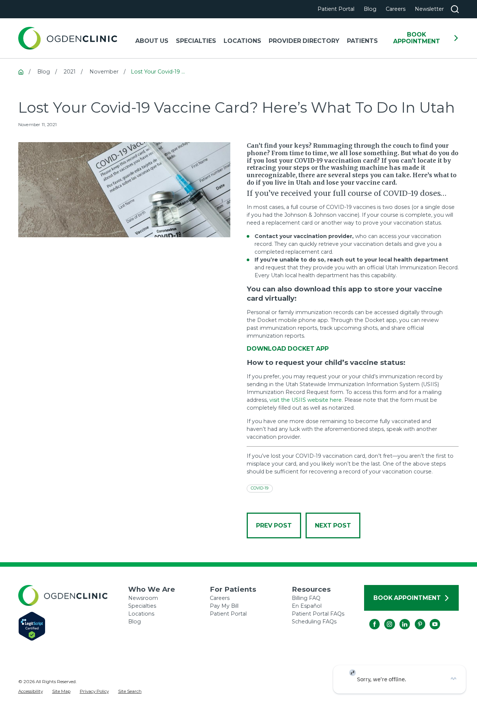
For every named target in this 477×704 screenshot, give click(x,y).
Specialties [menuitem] (196, 40)
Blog (370, 9)
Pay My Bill (224, 606)
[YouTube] (429, 619)
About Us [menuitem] (151, 40)
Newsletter (429, 9)
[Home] (67, 38)
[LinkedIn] (399, 619)
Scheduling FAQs (314, 621)
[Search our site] (455, 9)
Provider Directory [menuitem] (304, 40)
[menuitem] (30, 691)
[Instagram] (384, 619)
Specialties (142, 606)
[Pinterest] (415, 619)
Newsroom (143, 598)
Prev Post (274, 525)
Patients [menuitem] (362, 40)
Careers (395, 9)
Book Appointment (416, 37)
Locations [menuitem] (242, 40)
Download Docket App (288, 348)
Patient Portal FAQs (318, 613)
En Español (307, 606)
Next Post (333, 525)
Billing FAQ (306, 598)
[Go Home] (20, 72)
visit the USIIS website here (305, 400)
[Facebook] (369, 619)
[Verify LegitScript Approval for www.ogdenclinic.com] (73, 626)
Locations (141, 613)
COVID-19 (259, 488)
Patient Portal (336, 9)
